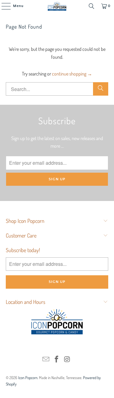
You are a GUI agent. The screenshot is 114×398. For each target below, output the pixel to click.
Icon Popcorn (27, 377)
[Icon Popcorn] (57, 6)
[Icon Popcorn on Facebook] (56, 359)
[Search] (91, 6)
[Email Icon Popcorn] (46, 359)
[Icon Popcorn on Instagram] (67, 359)
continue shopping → (72, 74)
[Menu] (3, 6)
